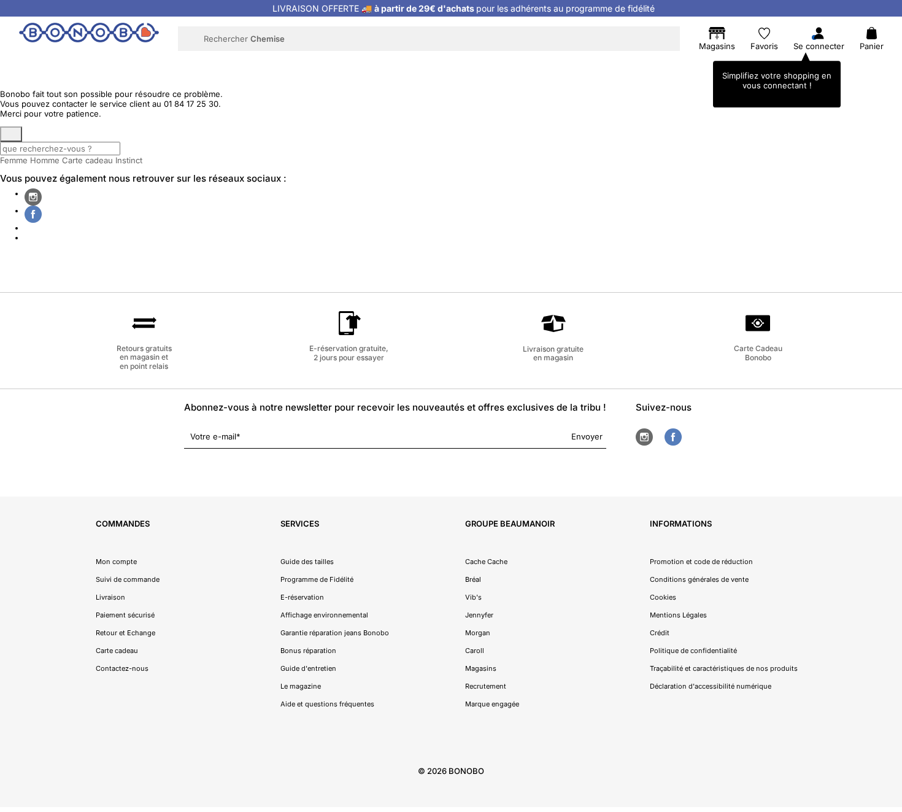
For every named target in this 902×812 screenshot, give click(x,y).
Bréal (473, 579)
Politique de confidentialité (693, 650)
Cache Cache (486, 561)
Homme (45, 160)
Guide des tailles (307, 561)
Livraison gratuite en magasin (553, 353)
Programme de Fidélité (316, 579)
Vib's (473, 597)
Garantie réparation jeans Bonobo (334, 632)
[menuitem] (206, 65)
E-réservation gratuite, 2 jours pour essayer (348, 353)
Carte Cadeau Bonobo (758, 353)
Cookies (663, 597)
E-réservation (302, 597)
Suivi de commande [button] (128, 579)
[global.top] (889, 670)
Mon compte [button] (116, 561)
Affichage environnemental (324, 615)
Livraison (110, 597)
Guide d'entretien (308, 668)
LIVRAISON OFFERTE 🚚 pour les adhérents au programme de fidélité (463, 8)
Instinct (128, 160)
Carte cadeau (87, 160)
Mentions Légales (678, 615)
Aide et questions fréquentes (327, 704)
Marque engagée (492, 704)
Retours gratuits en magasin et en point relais (144, 357)
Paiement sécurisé (125, 615)
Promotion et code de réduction (701, 561)
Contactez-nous (122, 668)
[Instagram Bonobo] (33, 197)
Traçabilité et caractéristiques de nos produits (724, 668)
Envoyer (587, 436)
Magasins (480, 668)
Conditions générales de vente (699, 579)
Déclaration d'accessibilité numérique (710, 686)
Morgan (477, 632)
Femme (14, 160)
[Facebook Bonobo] (33, 214)
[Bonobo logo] (89, 38)
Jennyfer (479, 615)
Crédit (659, 632)
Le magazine (300, 686)
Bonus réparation (308, 650)
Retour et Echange (125, 632)
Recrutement (485, 686)
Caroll (474, 650)
